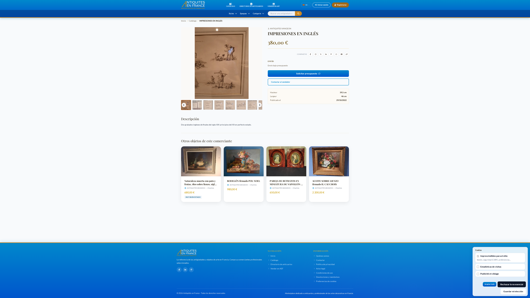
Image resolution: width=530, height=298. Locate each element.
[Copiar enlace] (346, 54)
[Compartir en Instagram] (315, 54)
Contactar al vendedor (280, 82)
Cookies (478, 250)
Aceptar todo (490, 284)
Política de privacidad (325, 264)
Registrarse (341, 5)
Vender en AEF (277, 268)
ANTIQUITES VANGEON (280, 28)
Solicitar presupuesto (306, 73)
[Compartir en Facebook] (310, 54)
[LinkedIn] (185, 269)
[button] (186, 105)
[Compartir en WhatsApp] (336, 54)
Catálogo (193, 21)
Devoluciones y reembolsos (328, 277)
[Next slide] (259, 105)
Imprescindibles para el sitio (494, 256)
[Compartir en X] (321, 54)
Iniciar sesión (323, 5)
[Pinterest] (191, 269)
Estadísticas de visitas (490, 266)
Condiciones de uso (324, 273)
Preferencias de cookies (326, 281)
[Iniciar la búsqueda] (298, 13)
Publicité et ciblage (489, 273)
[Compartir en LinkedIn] (326, 54)
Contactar (320, 260)
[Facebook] (179, 269)
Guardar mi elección (513, 291)
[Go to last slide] (184, 105)
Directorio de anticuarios (281, 264)
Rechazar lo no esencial (511, 284)
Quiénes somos (322, 256)
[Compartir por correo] (341, 54)
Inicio (183, 21)
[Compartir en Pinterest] (331, 54)
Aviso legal (320, 268)
